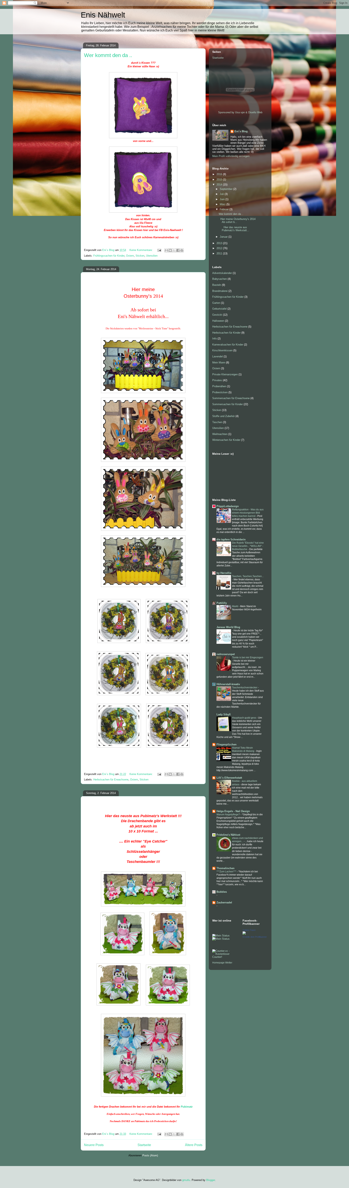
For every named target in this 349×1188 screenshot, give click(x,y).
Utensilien (152, 255)
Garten (216, 302)
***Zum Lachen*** (227, 871)
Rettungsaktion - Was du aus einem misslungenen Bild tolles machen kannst (248, 512)
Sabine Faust (249, 930)
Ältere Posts (193, 1145)
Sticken (140, 255)
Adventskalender (222, 273)
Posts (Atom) (150, 1155)
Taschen (217, 422)
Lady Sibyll (224, 714)
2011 (220, 253)
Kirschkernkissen (222, 350)
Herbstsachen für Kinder (226, 332)
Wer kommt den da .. (108, 55)
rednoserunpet (226, 654)
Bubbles (222, 891)
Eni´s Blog (241, 131)
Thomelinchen (225, 868)
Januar (224, 236)
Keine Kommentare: (141, 250)
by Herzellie (224, 572)
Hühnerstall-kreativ (228, 684)
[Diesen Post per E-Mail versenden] (166, 250)
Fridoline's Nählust (228, 834)
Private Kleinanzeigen (225, 374)
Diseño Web (255, 112)
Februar (224, 209)
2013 (220, 243)
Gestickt (217, 314)
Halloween (218, 320)
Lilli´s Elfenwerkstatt (229, 777)
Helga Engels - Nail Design (233, 811)
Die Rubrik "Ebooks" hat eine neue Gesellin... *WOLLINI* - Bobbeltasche (248, 546)
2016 (220, 174)
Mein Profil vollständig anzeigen (230, 156)
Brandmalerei (220, 290)
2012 (220, 248)
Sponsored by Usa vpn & (233, 112)
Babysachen (219, 278)
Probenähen (219, 386)
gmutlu (186, 1180)
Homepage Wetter (222, 962)
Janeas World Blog (228, 627)
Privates (217, 380)
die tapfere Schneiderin (231, 539)
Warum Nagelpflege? (229, 814)
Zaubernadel (224, 902)
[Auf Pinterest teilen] (182, 250)
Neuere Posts (94, 1145)
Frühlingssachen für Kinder (108, 255)
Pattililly (222, 602)
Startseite (144, 1145)
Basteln (216, 284)
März (223, 204)
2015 (220, 179)
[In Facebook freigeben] (178, 250)
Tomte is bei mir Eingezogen (247, 657)
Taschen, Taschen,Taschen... (248, 576)
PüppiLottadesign (228, 506)
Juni (222, 199)
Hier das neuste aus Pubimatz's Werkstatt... (234, 229)
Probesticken (220, 392)
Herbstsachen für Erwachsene (110, 779)
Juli (222, 194)
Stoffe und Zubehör (223, 416)
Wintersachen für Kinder (226, 439)
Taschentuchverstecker (245, 687)
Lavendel (217, 356)
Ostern (130, 255)
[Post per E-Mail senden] (159, 250)
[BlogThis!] (170, 250)
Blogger (210, 1180)
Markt (235, 606)
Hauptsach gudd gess (244, 717)
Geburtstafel (219, 308)
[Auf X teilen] (174, 250)
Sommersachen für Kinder (227, 404)
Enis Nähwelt (103, 15)
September (226, 188)
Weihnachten (219, 434)
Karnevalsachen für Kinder (227, 344)
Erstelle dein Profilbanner (255, 937)
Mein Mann (218, 362)
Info (214, 338)
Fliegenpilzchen (227, 744)
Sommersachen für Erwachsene (231, 398)
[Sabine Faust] (244, 933)
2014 (220, 184)
